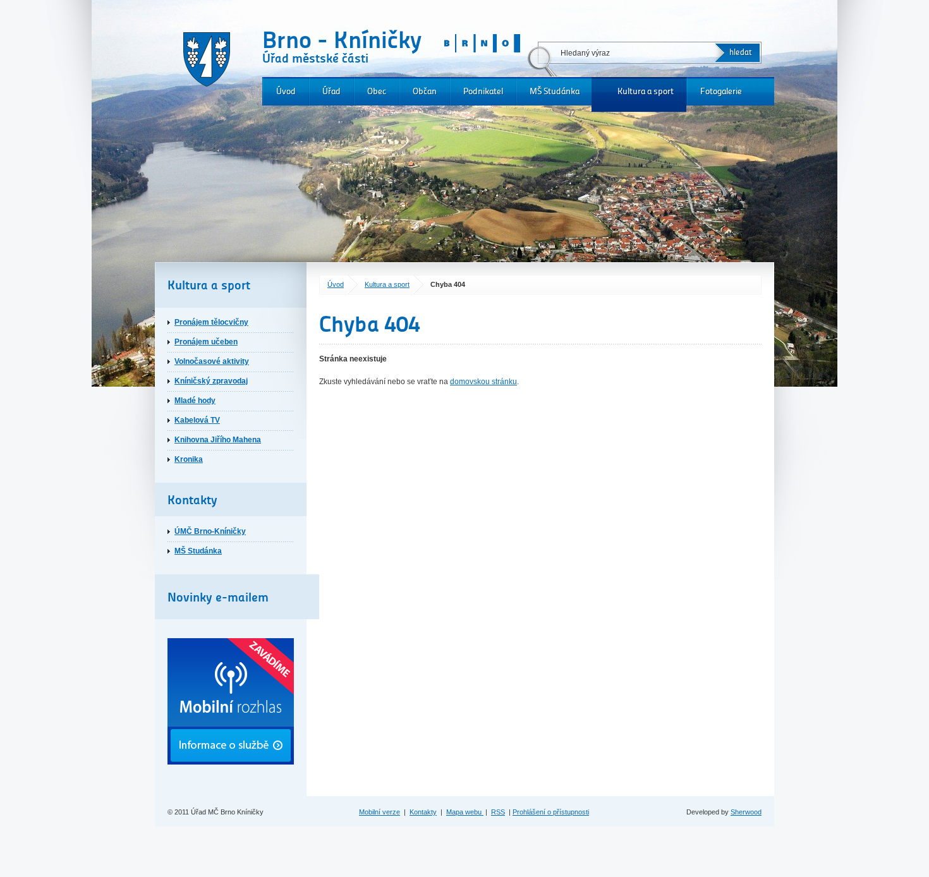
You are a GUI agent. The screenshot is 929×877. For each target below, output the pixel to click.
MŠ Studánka (555, 91)
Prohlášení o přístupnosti (551, 812)
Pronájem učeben (206, 341)
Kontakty (423, 812)
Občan (425, 91)
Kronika (188, 459)
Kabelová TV (197, 420)
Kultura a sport (645, 91)
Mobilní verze (379, 812)
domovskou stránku (483, 381)
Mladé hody (195, 400)
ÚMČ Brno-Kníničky (210, 531)
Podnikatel (483, 91)
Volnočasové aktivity (211, 361)
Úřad (331, 91)
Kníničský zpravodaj (211, 381)
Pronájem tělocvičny (211, 322)
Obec (376, 91)
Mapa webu (464, 812)
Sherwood (746, 812)
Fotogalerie (721, 91)
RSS (498, 812)
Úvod (286, 91)
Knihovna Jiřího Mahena (217, 439)
